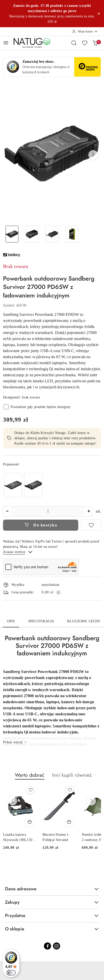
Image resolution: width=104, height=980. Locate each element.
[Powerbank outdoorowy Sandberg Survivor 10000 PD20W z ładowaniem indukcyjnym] (13, 485)
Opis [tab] (11, 621)
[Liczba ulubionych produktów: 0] (84, 43)
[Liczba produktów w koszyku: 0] (95, 43)
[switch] (11, 972)
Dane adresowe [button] (21, 889)
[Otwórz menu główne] (6, 43)
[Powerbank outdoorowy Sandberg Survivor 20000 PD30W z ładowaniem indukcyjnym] (33, 485)
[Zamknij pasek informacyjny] (98, 13)
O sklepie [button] (14, 929)
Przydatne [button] (15, 915)
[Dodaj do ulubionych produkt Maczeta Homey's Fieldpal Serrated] (70, 790)
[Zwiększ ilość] (88, 511)
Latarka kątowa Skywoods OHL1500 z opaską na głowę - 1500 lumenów (18, 837)
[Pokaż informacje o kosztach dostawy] (58, 592)
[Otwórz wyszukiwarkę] (74, 43)
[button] (93, 155)
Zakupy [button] (12, 902)
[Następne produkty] (91, 801)
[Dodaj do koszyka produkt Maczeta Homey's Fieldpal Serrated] (69, 821)
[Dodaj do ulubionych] (91, 525)
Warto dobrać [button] (29, 775)
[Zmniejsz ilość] (7, 511)
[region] (23, 485)
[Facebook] (47, 946)
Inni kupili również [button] (72, 775)
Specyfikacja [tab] (41, 621)
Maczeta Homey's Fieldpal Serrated (55, 837)
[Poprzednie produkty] (12, 801)
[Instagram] (56, 946)
